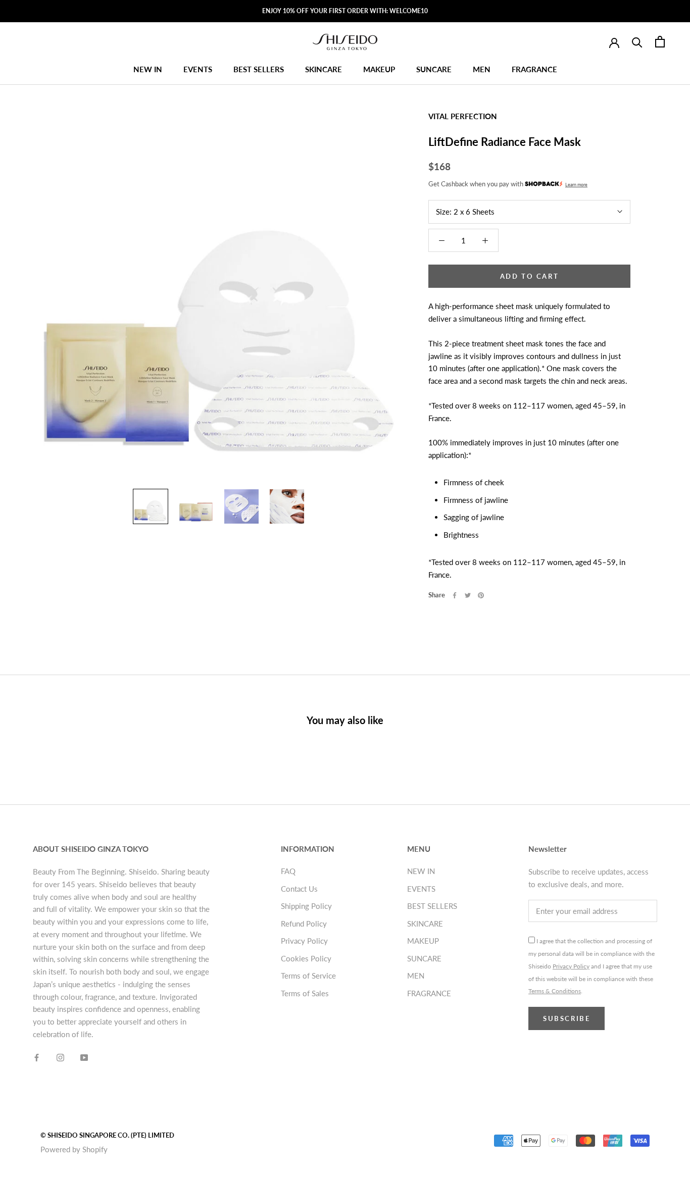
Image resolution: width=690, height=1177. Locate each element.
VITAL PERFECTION (462, 116)
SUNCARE (434, 69)
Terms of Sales (305, 993)
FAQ (288, 871)
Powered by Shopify (74, 1149)
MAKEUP (379, 69)
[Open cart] (660, 41)
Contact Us (299, 888)
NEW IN (147, 69)
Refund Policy (304, 923)
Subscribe (566, 1018)
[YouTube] (84, 1057)
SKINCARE (323, 69)
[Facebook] (455, 595)
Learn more (576, 184)
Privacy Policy (304, 940)
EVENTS (197, 69)
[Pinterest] (481, 595)
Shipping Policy (306, 905)
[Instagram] (60, 1057)
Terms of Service (308, 975)
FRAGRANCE (534, 69)
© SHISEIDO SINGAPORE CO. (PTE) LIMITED (107, 1135)
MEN (481, 69)
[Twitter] (468, 595)
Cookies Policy (306, 958)
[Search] (637, 41)
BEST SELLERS (258, 69)
